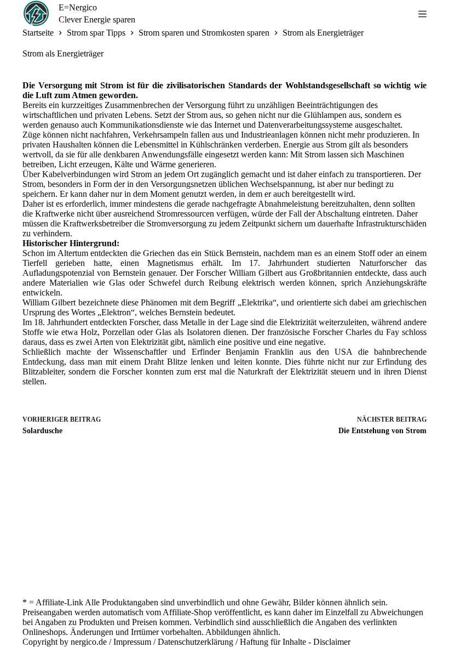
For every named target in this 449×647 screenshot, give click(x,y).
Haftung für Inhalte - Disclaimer (295, 641)
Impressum (132, 641)
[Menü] (422, 14)
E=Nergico (78, 7)
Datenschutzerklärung (195, 641)
